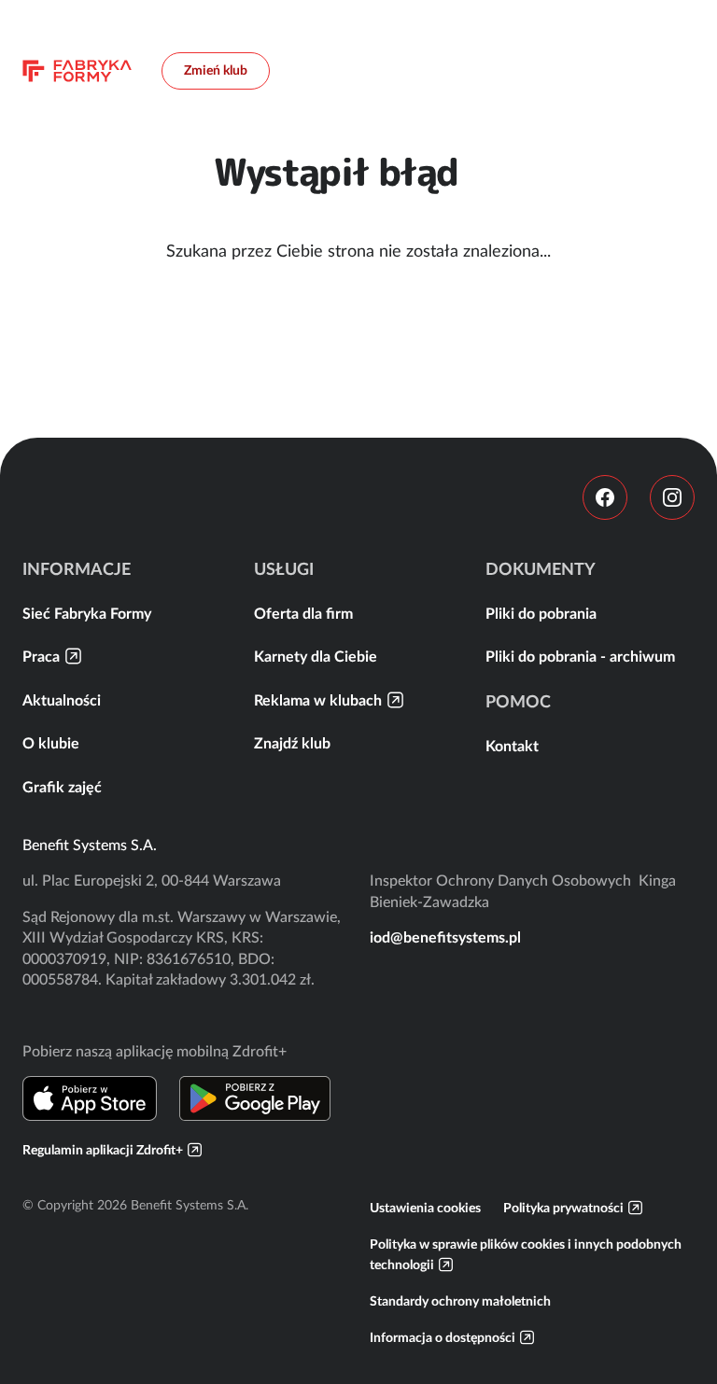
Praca (41, 656)
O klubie (50, 742)
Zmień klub (215, 70)
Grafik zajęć (62, 786)
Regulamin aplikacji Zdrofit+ (102, 1149)
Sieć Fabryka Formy (86, 613)
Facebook (605, 497)
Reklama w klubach (318, 700)
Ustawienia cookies (425, 1207)
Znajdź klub (292, 742)
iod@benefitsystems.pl (445, 937)
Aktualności (61, 700)
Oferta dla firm (303, 613)
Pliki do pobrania (541, 613)
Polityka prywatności (563, 1207)
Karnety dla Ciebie (315, 656)
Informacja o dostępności (442, 1337)
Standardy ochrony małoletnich (460, 1300)
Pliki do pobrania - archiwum (580, 656)
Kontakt (512, 745)
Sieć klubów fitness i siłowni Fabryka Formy (77, 71)
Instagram (672, 497)
